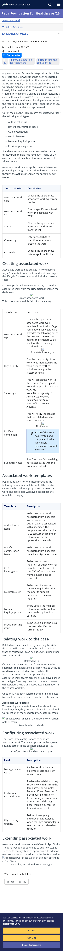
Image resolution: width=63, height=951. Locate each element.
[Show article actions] (58, 34)
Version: (6, 41)
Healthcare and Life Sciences (47, 61)
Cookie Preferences (31, 945)
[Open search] (50, 4)
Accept (31, 930)
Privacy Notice (14, 920)
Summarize (14, 55)
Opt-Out (31, 937)
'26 (4, 62)
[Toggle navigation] (59, 4)
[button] (31, 27)
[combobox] (31, 41)
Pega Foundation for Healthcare (21, 61)
